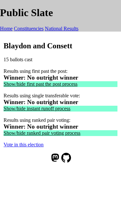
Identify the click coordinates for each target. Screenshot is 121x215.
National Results (61, 28)
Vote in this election (24, 144)
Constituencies (29, 28)
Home (6, 28)
